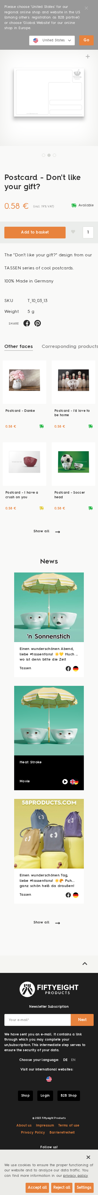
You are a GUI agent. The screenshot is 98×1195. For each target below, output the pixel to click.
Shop (25, 1095)
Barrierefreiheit (62, 1132)
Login (45, 1095)
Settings (84, 1188)
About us (24, 1125)
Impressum (45, 1125)
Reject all (61, 1188)
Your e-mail (19, 1020)
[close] (88, 1157)
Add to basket (35, 232)
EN (73, 1060)
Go (86, 40)
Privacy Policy (33, 1132)
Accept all (37, 1188)
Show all (41, 531)
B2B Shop (69, 1095)
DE (65, 1060)
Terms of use (68, 1125)
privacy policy (75, 1176)
